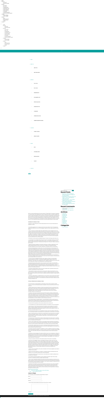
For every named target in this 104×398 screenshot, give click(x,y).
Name (29, 376)
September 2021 (64, 223)
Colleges (3, 14)
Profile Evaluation (6, 9)
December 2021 (64, 220)
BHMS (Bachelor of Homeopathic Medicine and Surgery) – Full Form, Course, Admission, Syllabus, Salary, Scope (69, 197)
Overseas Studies (35, 369)
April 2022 (63, 219)
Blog (5, 42)
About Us (3, 1)
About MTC (5, 2)
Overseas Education (6, 12)
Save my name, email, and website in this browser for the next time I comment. (40, 382)
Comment (29, 391)
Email (29, 378)
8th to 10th (5, 6)
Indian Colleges (5, 16)
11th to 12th (5, 5)
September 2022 (64, 217)
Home (2, 0)
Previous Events (36, 156)
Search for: (62, 190)
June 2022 (63, 218)
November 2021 (64, 221)
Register (29, 173)
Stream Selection (6, 10)
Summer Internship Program (7, 13)
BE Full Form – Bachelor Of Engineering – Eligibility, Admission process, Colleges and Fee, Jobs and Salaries (68, 194)
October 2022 (64, 216)
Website (29, 380)
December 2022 (64, 214)
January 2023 (64, 213)
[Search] (73, 190)
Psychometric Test (6, 8)
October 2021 (64, 222)
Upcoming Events (37, 151)
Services (3, 4)
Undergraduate (5, 7)
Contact (32, 168)
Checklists (31, 369)
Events (4, 41)
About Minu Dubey (6, 3)
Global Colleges (5, 15)
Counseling (5, 11)
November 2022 (64, 215)
